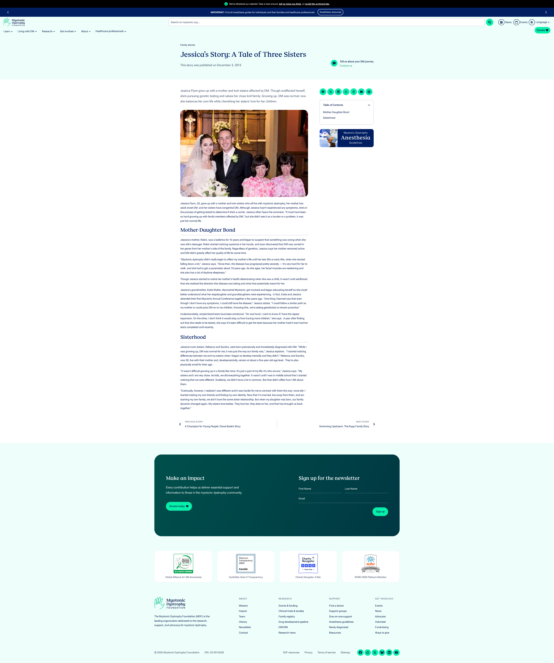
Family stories (187, 44)
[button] (8, 12)
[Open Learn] (12, 31)
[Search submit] (489, 22)
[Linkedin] (389, 652)
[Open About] (90, 31)
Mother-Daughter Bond (336, 112)
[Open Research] (54, 31)
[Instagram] (367, 652)
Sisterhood (329, 117)
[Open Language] (549, 22)
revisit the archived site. (317, 4)
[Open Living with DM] (36, 31)
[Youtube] (396, 652)
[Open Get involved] (75, 31)
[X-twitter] (375, 652)
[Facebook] (360, 652)
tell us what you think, (290, 4)
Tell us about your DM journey (357, 61)
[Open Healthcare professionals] (125, 31)
